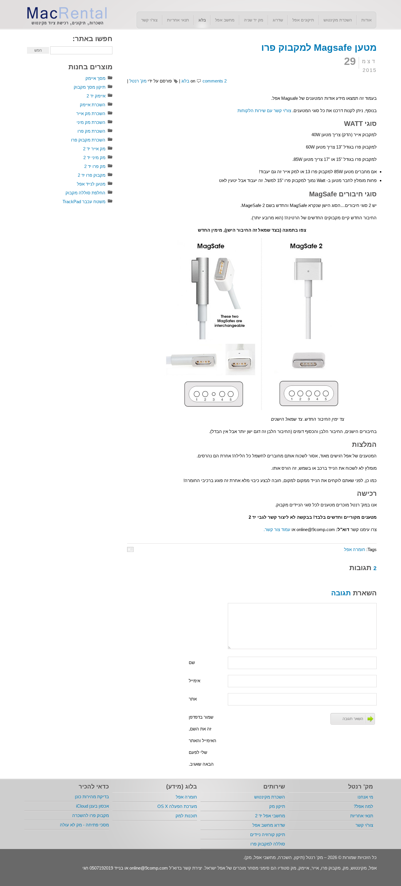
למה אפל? (363, 806)
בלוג (202, 20)
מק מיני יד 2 (94, 157)
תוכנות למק (186, 815)
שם (192, 662)
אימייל (194, 680)
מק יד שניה (253, 20)
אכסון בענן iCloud (92, 806)
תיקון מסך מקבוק (89, 87)
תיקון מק (277, 806)
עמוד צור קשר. (277, 529)
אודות (366, 20)
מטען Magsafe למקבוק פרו (319, 47)
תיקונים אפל (303, 20)
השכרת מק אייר (90, 113)
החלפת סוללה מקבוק (85, 192)
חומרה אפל (354, 549)
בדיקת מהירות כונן (92, 796)
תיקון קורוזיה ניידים (267, 834)
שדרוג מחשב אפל (268, 825)
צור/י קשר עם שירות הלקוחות (264, 110)
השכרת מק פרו (91, 131)
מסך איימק (95, 78)
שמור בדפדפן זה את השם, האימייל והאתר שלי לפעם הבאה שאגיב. (202, 741)
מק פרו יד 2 (94, 166)
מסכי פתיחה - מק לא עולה (84, 824)
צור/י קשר (149, 20)
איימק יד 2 (96, 95)
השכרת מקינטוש (338, 20)
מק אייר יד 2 (94, 148)
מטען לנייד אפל (91, 183)
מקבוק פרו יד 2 (91, 175)
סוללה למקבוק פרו (267, 843)
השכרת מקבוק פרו (88, 139)
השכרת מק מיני (91, 122)
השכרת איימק (92, 104)
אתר (193, 698)
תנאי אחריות (178, 20)
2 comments (215, 80)
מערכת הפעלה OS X (177, 806)
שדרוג (278, 20)
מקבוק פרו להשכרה (90, 815)
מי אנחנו (365, 796)
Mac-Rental (65, 15)
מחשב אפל (225, 20)
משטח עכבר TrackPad (84, 201)
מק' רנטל (137, 80)
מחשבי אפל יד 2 (270, 815)
